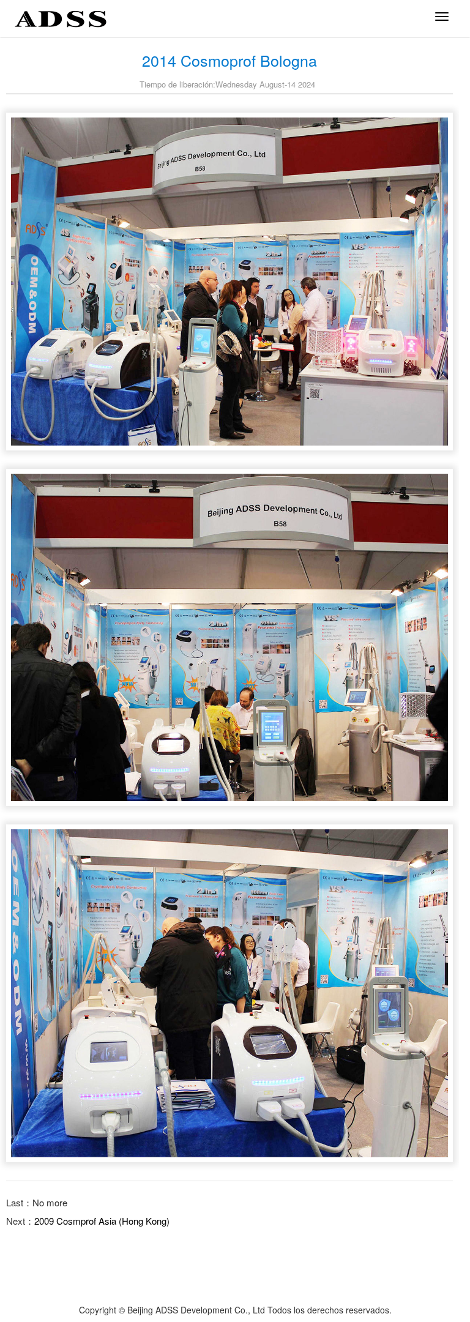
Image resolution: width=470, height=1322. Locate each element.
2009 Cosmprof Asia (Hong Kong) (102, 1220)
